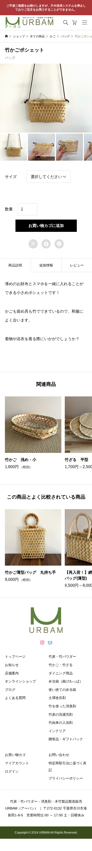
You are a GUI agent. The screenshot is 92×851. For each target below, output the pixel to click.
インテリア (57, 731)
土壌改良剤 (57, 698)
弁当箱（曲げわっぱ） (66, 681)
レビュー (77, 265)
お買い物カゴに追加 (46, 225)
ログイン (12, 771)
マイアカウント (17, 763)
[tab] (15, 265)
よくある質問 (15, 698)
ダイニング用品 (61, 673)
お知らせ (12, 665)
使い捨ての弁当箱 (62, 690)
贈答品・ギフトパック (66, 739)
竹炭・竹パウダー (62, 656)
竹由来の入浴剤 (61, 723)
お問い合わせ (59, 755)
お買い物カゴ (15, 755)
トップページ (15, 656)
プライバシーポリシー (66, 778)
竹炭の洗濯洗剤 (61, 714)
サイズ (11, 177)
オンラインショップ (20, 681)
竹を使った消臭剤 (62, 706)
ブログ (10, 690)
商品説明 (15, 265)
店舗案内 (12, 673)
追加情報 (46, 265)
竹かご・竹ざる (61, 665)
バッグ (10, 58)
